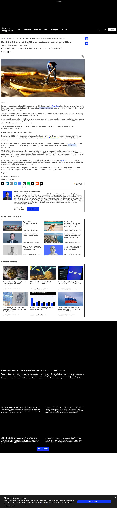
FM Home (4, 38)
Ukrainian (55, 106)
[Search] (98, 29)
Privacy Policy (44, 504)
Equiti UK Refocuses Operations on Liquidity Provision (30, 223)
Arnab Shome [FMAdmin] (23, 45)
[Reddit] (37, 183)
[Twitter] (2, 183)
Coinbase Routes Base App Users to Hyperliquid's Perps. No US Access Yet (70, 282)
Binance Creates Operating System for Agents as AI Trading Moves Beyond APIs (14, 283)
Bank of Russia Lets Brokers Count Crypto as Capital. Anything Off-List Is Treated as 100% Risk (70, 309)
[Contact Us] (86, 43)
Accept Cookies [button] (94, 501)
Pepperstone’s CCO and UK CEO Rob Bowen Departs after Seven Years (72, 247)
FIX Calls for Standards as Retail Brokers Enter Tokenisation (40, 282)
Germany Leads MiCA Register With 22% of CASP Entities (41, 308)
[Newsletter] (86, 38)
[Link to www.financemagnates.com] (12, 226)
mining (64, 160)
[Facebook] (19, 183)
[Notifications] (104, 29)
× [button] (115, 497)
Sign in (112, 30)
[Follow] (32, 184)
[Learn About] (24, 185)
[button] (39, 506)
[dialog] (58, 501)
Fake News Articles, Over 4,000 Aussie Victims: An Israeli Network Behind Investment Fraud (72, 224)
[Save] (41, 184)
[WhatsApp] (28, 183)
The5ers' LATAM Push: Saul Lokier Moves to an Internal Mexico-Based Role (32, 247)
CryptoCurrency (13, 38)
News (22, 38)
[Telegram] (15, 183)
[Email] (11, 183)
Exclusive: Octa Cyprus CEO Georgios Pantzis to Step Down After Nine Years (73, 235)
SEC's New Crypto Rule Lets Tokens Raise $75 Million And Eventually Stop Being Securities (15, 309)
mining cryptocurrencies (49, 138)
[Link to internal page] (7, 195)
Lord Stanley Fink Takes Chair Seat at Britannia (30, 234)
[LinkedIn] (7, 183)
